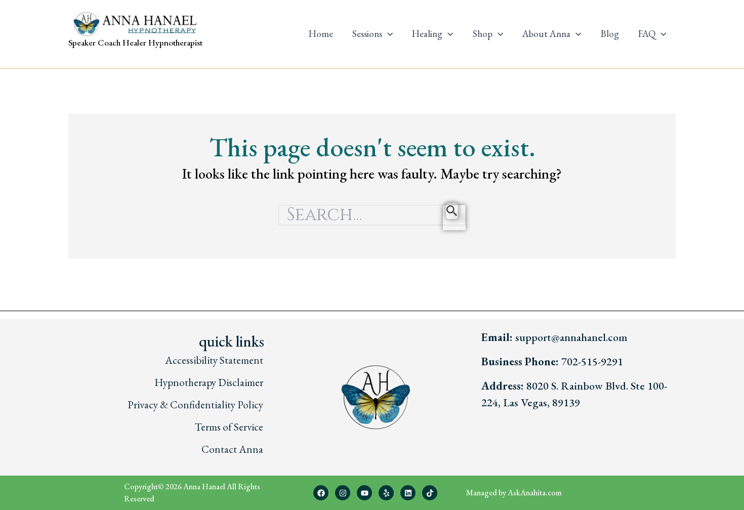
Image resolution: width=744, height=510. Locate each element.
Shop (482, 33)
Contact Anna (232, 449)
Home (321, 33)
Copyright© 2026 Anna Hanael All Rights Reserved (192, 492)
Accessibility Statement (214, 360)
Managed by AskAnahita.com (514, 492)
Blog (610, 33)
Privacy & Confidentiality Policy (195, 404)
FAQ (646, 33)
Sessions (367, 33)
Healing (427, 33)
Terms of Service (229, 427)
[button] (387, 34)
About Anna (546, 33)
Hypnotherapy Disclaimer (208, 382)
